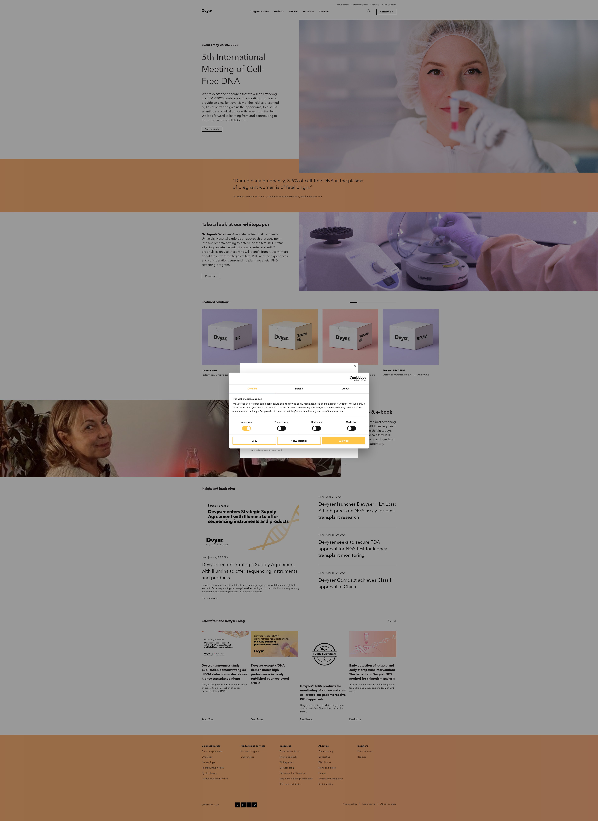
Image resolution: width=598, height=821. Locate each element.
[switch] (281, 428)
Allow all (344, 440)
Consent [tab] (252, 388)
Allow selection (299, 440)
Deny (254, 440)
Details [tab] (299, 388)
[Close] (355, 366)
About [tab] (345, 388)
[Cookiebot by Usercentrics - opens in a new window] (352, 378)
